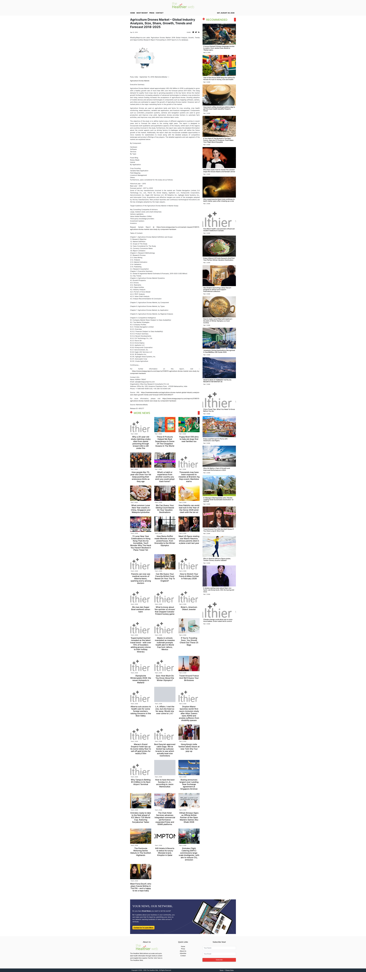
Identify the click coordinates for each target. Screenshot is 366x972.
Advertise (183, 953)
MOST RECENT (142, 13)
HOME (132, 13)
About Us (183, 951)
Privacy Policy (229, 970)
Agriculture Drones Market (139, 81)
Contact (183, 955)
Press (183, 949)
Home (183, 946)
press (151, 13)
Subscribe (219, 960)
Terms (221, 970)
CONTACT (159, 13)
